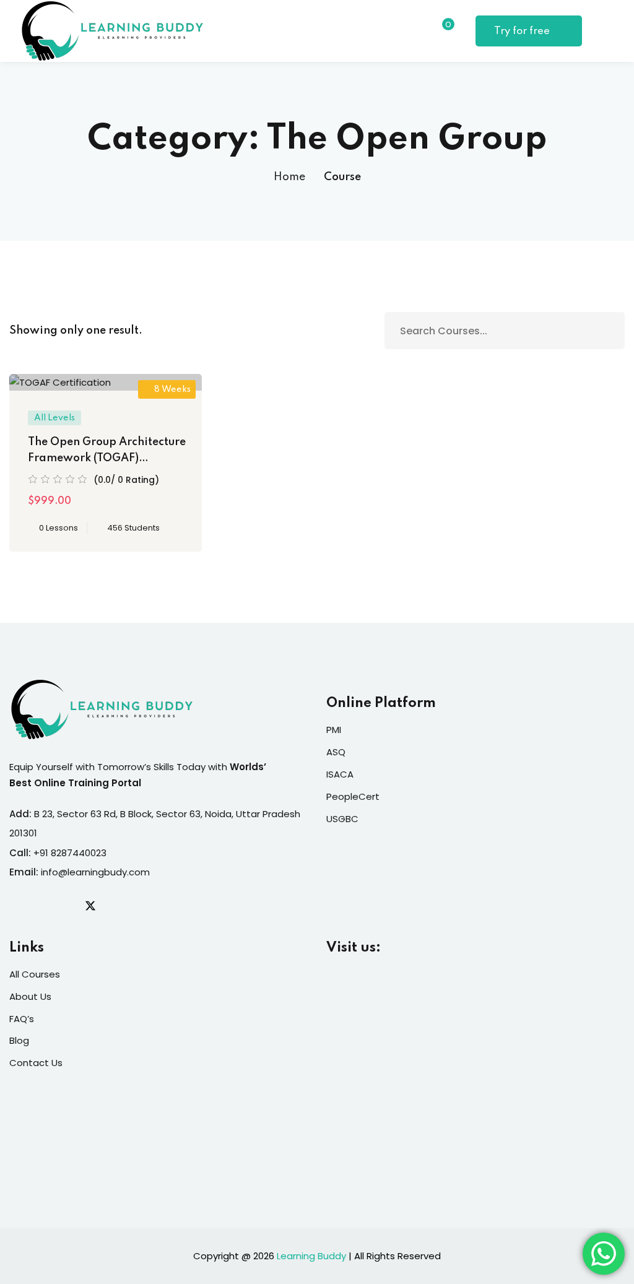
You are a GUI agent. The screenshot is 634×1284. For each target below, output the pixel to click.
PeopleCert (353, 796)
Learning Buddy (311, 1255)
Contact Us (36, 1062)
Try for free (523, 31)
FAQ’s (21, 1018)
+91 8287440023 (69, 852)
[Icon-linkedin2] (39, 906)
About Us (30, 996)
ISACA (340, 774)
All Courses (34, 974)
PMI (333, 729)
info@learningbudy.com (95, 871)
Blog (19, 1040)
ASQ (335, 751)
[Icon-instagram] (65, 906)
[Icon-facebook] (14, 906)
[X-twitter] (90, 906)
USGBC (342, 818)
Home (289, 177)
